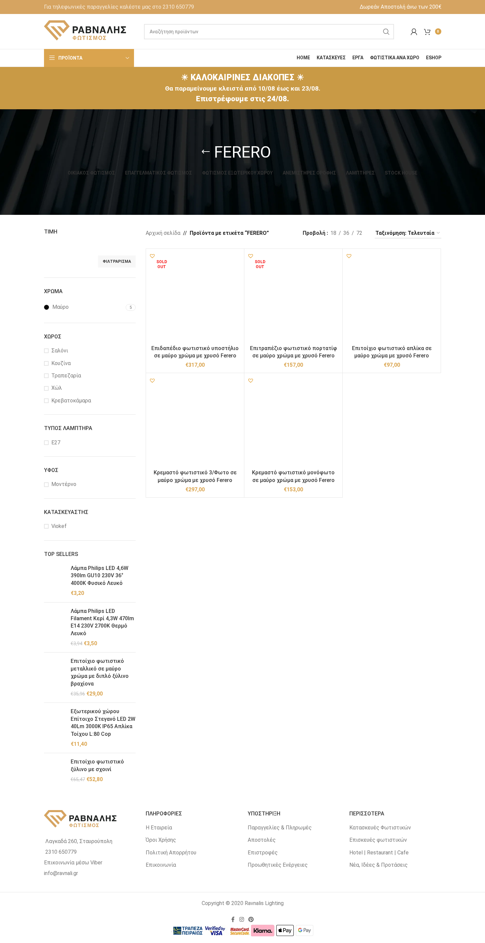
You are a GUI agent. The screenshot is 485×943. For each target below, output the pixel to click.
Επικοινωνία (161, 865)
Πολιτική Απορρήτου (171, 852)
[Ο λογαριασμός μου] (414, 31)
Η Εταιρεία (159, 827)
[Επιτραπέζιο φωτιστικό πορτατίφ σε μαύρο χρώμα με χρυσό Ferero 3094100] (293, 298)
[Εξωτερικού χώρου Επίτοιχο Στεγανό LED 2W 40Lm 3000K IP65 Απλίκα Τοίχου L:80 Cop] (55, 728)
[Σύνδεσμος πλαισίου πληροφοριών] (119, 7)
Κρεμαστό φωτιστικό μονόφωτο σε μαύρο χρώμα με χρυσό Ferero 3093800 (293, 480)
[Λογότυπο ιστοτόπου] (85, 31)
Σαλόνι (59, 350)
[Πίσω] (205, 152)
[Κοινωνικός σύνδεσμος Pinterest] (251, 919)
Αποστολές (262, 840)
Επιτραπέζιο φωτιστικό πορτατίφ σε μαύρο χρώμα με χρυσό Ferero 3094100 (293, 355)
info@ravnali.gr (61, 873)
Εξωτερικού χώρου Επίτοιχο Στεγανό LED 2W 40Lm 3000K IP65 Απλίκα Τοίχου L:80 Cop (103, 722)
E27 (55, 442)
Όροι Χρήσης (161, 840)
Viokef (59, 526)
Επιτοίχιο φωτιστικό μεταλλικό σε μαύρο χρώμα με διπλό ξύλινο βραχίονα (100, 672)
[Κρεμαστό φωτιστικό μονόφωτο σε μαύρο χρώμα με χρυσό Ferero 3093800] (293, 422)
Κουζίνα (61, 363)
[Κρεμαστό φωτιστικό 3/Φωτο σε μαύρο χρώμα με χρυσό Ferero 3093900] (195, 422)
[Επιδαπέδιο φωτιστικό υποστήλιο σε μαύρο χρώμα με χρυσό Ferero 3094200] (195, 298)
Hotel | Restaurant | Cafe (379, 852)
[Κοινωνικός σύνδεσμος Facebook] (233, 919)
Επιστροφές (263, 852)
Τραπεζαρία (66, 375)
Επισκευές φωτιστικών (378, 840)
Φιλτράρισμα (117, 261)
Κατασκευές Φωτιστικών (380, 827)
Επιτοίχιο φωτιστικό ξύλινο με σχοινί (97, 765)
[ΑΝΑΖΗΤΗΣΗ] (386, 31)
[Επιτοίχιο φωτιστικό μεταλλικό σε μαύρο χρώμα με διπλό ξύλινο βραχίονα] (55, 678)
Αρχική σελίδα (163, 233)
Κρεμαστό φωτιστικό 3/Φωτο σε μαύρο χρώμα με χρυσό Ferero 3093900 (195, 480)
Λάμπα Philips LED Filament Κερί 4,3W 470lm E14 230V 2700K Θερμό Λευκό (102, 622)
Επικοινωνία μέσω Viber (73, 862)
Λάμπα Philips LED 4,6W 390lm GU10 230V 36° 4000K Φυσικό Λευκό (99, 575)
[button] (152, 256)
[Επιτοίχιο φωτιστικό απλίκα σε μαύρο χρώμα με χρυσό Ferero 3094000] (392, 298)
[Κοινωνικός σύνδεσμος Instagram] (241, 919)
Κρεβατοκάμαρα (71, 400)
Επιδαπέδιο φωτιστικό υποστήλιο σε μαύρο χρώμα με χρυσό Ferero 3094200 (195, 355)
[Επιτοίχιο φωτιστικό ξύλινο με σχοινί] (55, 770)
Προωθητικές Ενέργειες (278, 865)
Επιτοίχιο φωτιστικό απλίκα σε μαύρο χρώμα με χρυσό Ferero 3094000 (392, 355)
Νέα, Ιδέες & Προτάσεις (378, 865)
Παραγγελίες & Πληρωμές (280, 827)
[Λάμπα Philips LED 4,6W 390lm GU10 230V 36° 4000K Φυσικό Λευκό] (55, 581)
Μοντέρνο (63, 484)
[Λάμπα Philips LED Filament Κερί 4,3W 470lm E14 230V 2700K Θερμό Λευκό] (55, 628)
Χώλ (56, 388)
